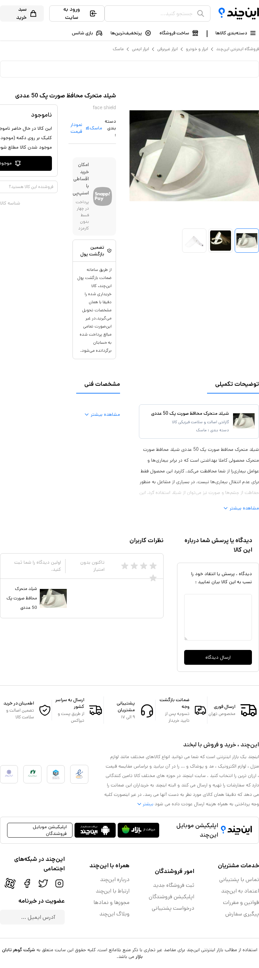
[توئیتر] (43, 883)
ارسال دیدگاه (218, 657)
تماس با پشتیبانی (239, 879)
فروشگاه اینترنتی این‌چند (237, 49)
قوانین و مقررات (241, 902)
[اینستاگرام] (59, 883)
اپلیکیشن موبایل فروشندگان (50, 830)
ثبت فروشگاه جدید (173, 885)
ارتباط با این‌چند (113, 891)
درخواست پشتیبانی (173, 908)
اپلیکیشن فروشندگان (171, 897)
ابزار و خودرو (197, 49)
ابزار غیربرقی (167, 49)
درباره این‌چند (115, 879)
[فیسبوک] (27, 883)
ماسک (118, 49)
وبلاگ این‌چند (114, 914)
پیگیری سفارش (242, 914)
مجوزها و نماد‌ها (111, 902)
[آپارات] (10, 883)
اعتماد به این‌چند (240, 891)
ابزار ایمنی (140, 49)
